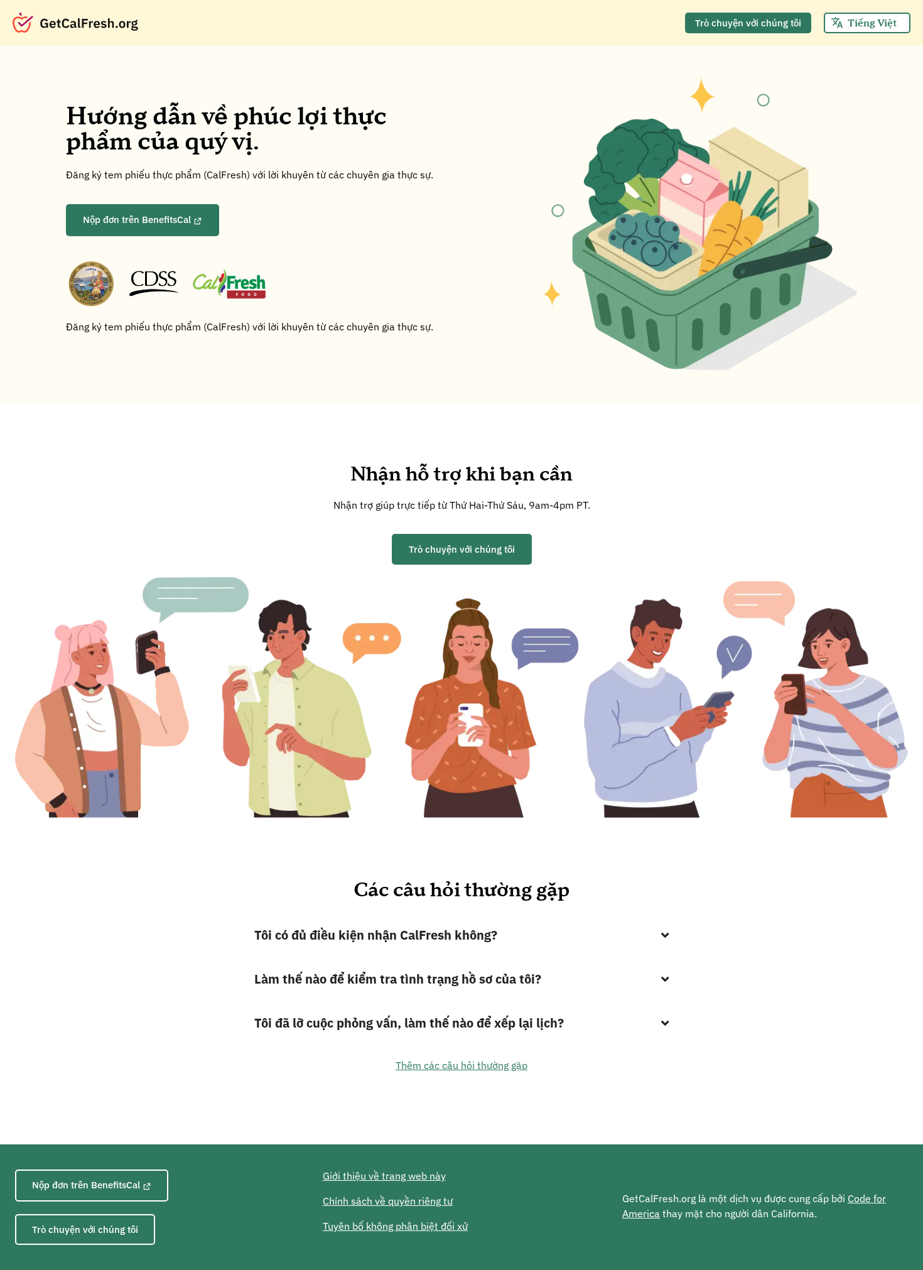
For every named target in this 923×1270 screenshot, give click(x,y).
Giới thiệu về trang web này (384, 1176)
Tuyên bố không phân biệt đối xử (395, 1226)
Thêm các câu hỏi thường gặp (461, 1065)
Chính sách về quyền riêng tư (388, 1201)
